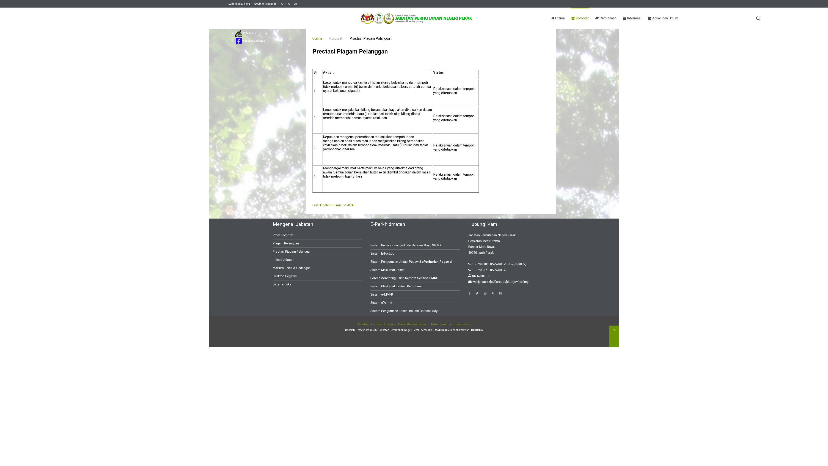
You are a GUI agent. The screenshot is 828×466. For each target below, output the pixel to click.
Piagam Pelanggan (286, 243)
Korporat (582, 18)
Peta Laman (250, 33)
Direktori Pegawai (285, 276)
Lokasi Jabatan (283, 260)
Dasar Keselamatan (412, 324)
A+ (295, 3)
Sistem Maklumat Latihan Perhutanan (396, 286)
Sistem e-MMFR (381, 294)
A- (282, 3)
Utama (559, 18)
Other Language (266, 3)
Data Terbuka (282, 284)
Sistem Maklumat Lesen (387, 270)
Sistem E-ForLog (382, 253)
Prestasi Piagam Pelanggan (292, 251)
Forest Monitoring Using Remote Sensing (404, 278)
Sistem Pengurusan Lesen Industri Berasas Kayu (404, 311)
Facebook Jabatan (254, 40)
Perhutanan (607, 18)
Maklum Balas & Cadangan (291, 268)
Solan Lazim (462, 324)
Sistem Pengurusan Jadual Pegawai (411, 262)
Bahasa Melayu (240, 3)
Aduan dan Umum (664, 18)
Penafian (363, 324)
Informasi (633, 18)
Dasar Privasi (384, 324)
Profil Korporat (283, 235)
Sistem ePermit (381, 303)
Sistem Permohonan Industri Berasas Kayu (405, 245)
